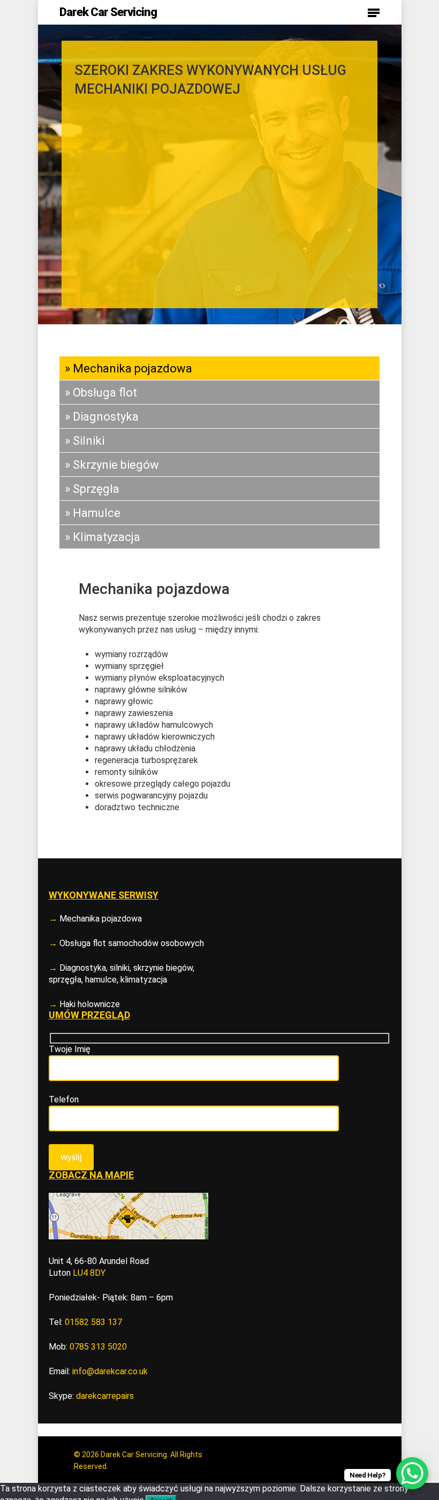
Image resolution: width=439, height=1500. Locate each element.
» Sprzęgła (92, 489)
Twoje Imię (69, 1049)
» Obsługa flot (101, 392)
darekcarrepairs (105, 1396)
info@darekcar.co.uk (110, 1371)
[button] (374, 12)
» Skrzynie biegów (112, 464)
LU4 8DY (89, 1273)
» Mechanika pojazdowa (128, 368)
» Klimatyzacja (102, 537)
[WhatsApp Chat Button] (412, 1473)
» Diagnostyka (102, 416)
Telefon (64, 1099)
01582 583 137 (93, 1322)
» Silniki (84, 440)
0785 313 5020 (98, 1347)
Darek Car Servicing (108, 12)
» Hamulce (92, 513)
